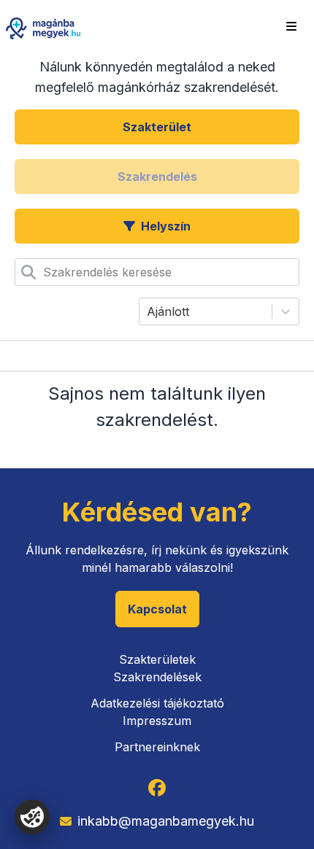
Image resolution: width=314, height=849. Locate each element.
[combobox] (45, 272)
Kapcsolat (157, 609)
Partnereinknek (157, 747)
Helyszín (166, 226)
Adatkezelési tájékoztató (157, 703)
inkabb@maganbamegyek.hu (165, 821)
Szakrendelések (157, 677)
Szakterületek (157, 659)
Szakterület (157, 127)
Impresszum (157, 720)
